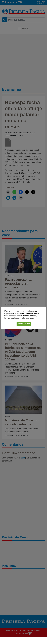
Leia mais (30, 318)
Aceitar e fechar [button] (24, 324)
